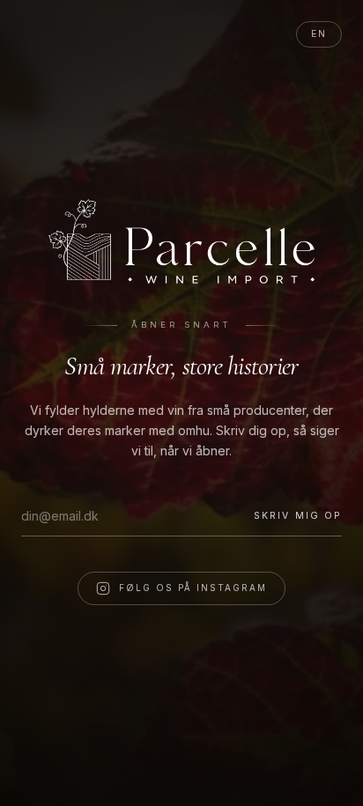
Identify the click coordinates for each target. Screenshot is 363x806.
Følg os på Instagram (193, 587)
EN (319, 34)
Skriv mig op (298, 515)
